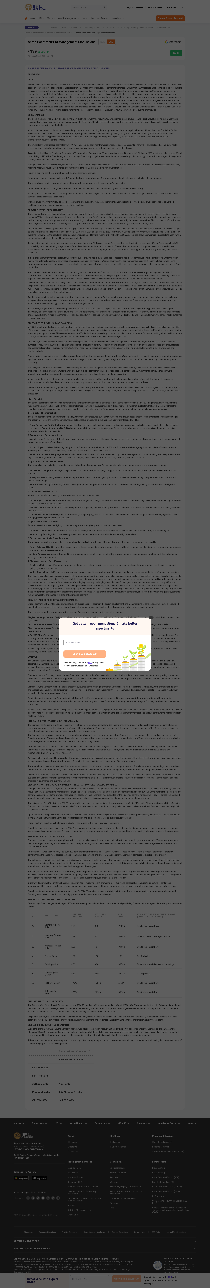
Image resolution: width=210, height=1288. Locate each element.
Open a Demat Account (84, 654)
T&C (90, 662)
